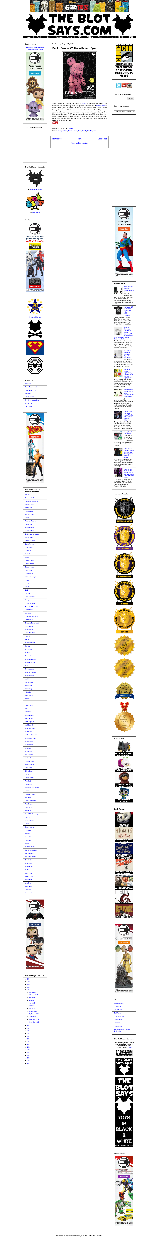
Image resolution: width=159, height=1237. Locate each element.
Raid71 (27, 791)
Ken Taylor (28, 685)
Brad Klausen (29, 527)
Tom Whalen (29, 866)
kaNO (27, 679)
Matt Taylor (28, 731)
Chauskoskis (29, 547)
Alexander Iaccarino (31, 501)
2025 (28, 1060)
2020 (28, 1047)
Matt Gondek (29, 725)
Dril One (27, 587)
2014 (28, 1031)
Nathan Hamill (29, 761)
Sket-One (28, 830)
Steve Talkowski (30, 837)
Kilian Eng (28, 692)
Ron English (29, 804)
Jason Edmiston (30, 643)
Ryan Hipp (28, 807)
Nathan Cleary (29, 758)
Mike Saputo (29, 745)
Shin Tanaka (36, 213)
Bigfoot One (28, 524)
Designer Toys (62, 131)
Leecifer (27, 702)
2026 (28, 1063)
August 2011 (33, 1011)
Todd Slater (28, 863)
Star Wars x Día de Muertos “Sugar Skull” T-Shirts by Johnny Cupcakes (128, 311)
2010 (28, 987)
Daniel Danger (29, 567)
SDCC (120, 37)
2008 (28, 982)
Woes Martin (29, 893)
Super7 (27, 843)
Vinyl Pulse (28, 407)
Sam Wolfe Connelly (31, 814)
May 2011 (32, 1003)
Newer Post (57, 139)
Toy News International (32, 400)
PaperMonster (29, 777)
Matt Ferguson (29, 722)
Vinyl (39, 37)
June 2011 (32, 1006)
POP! (80, 37)
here (130, 1047)
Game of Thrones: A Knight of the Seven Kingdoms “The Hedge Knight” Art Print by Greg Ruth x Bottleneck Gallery (123, 333)
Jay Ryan (28, 646)
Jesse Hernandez (30, 662)
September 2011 (34, 1014)
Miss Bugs (28, 751)
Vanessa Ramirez (36, 189)
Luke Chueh (29, 705)
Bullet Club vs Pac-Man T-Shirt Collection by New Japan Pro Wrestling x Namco (129, 453)
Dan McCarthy (29, 560)
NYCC (131, 37)
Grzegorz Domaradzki (32, 623)
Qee (79, 131)
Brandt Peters (29, 531)
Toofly (27, 870)
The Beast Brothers (31, 850)
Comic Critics (118, 1006)
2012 (28, 1025)
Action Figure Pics (30, 390)
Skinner (27, 833)
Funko (69, 37)
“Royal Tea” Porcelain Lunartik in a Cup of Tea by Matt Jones (128, 354)
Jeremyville (28, 656)
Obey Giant (28, 768)
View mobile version (79, 143)
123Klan (27, 494)
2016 (28, 1036)
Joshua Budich (29, 675)
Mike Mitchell (29, 741)
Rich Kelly (28, 797)
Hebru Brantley (30, 633)
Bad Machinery (119, 1003)
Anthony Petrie (29, 514)
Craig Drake (29, 554)
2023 (28, 1055)
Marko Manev (29, 715)
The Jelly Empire (30, 857)
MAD (26, 708)
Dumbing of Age (119, 1016)
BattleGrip (28, 393)
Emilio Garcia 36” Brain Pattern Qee (74, 48)
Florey (27, 600)
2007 (28, 979)
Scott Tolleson (29, 820)
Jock (26, 666)
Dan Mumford (29, 564)
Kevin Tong (28, 689)
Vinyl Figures (91, 131)
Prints (100, 37)
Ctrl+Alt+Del (118, 1010)
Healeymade (29, 629)
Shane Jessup (29, 827)
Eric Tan (27, 593)
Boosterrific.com (35, 317)
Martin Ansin (29, 718)
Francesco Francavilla (32, 606)
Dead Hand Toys (30, 577)
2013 (28, 1028)
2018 (28, 1042)
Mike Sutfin (28, 748)
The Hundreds (29, 853)
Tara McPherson (30, 847)
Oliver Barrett (29, 771)
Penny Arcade (118, 1019)
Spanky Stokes (29, 397)
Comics (110, 37)
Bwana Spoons (30, 541)
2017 (28, 1039)
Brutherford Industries (32, 534)
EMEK (27, 590)
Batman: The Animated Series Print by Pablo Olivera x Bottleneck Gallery (128, 416)
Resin (49, 37)
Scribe (27, 824)
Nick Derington (29, 764)
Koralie (27, 699)
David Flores (29, 573)
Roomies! (117, 1023)
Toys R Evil (28, 403)
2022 (28, 1052)
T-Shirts (90, 37)
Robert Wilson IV (30, 801)
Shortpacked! (118, 1026)
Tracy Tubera (29, 873)
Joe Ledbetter (29, 669)
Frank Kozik (28, 610)
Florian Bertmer (30, 603)
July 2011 (32, 1008)
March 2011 (32, 997)
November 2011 (34, 1019)
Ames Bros (28, 508)
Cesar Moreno (29, 544)
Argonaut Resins (30, 521)
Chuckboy (28, 550)
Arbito (27, 517)
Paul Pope (28, 784)
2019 (28, 1044)
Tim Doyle (28, 860)
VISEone (28, 889)
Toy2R (84, 103)
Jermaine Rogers (30, 659)
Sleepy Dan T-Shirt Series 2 (128, 432)
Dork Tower (117, 1013)
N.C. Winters (29, 755)
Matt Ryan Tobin (30, 728)
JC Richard (28, 649)
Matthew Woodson (31, 735)
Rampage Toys (30, 794)
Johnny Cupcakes (30, 672)
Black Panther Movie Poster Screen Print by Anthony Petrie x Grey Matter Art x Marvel (129, 473)
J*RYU (27, 639)
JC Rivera (28, 652)
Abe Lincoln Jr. (29, 498)
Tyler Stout (28, 880)
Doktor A (27, 583)
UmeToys (28, 883)
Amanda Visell (29, 504)
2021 (28, 1050)
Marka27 (28, 712)
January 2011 (33, 992)
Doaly (27, 580)
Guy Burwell (29, 626)
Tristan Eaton (29, 876)
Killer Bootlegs (29, 695)
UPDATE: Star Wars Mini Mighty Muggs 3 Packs (129, 289)
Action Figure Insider (31, 387)
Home (28, 37)
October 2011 (33, 1016)
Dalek (27, 557)
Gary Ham (28, 613)
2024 (28, 1058)
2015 (28, 1033)
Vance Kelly (28, 886)
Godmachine (29, 620)
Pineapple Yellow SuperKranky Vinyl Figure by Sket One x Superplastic (128, 374)
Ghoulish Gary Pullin (31, 616)
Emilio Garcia (101, 106)
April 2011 (32, 1000)
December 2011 (34, 1022)
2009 (28, 984)
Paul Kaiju (28, 781)
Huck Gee (28, 636)
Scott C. (27, 817)
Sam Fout (28, 810)
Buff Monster (29, 537)
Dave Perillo (29, 570)
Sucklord (28, 840)
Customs (59, 37)
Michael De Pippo (30, 738)
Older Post (102, 139)
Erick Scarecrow (30, 597)
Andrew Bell (29, 511)
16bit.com (28, 383)
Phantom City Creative (32, 787)
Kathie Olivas (29, 682)
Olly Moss (28, 774)
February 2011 (33, 995)
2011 (28, 990)
